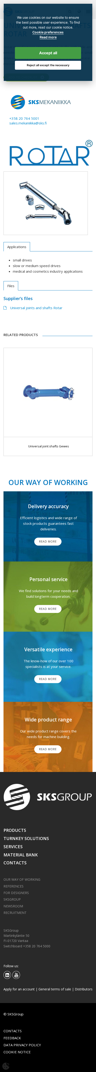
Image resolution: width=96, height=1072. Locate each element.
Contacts (15, 863)
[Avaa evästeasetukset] (5, 1066)
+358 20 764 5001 (24, 118)
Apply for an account (19, 989)
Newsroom (13, 906)
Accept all (48, 53)
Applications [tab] (16, 246)
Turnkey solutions (26, 838)
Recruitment (15, 912)
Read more (48, 37)
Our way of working (21, 879)
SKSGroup (12, 899)
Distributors (84, 989)
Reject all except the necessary (48, 65)
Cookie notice (17, 1052)
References (13, 886)
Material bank (20, 855)
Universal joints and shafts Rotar (36, 307)
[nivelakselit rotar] (46, 203)
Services (13, 846)
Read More (48, 541)
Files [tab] (10, 285)
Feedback (12, 1038)
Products (14, 830)
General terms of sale (54, 989)
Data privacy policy (22, 1045)
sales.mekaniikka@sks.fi (28, 123)
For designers (16, 893)
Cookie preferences (48, 32)
